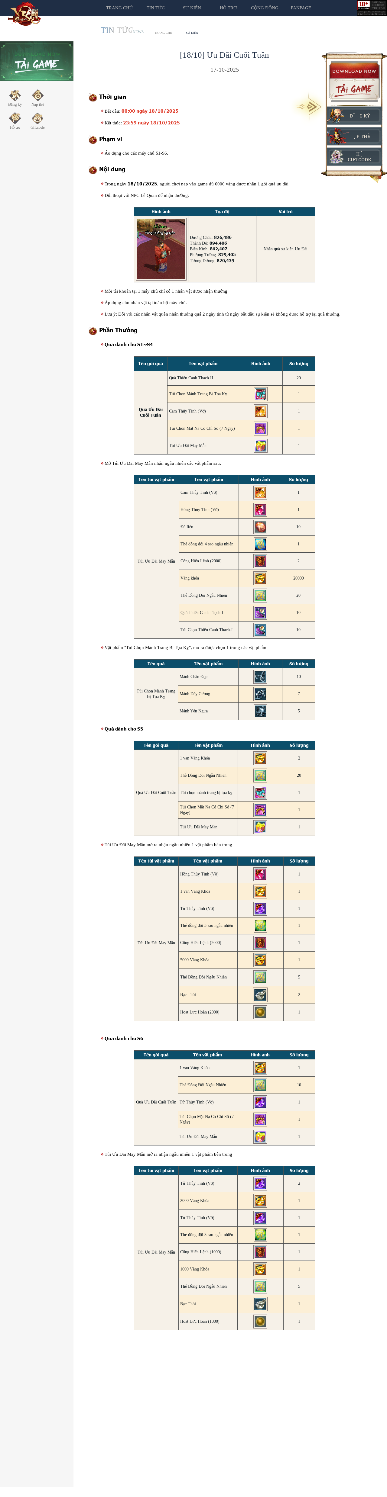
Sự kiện (192, 32)
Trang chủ (119, 7)
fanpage (301, 7)
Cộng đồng (264, 7)
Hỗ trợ (228, 7)
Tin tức (156, 7)
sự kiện (192, 7)
